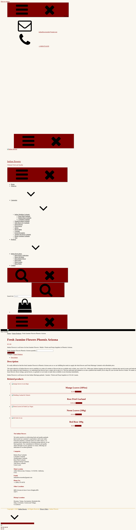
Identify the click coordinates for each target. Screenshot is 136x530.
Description (14, 357)
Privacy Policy (44, 509)
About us (13, 186)
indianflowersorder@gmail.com (48, 32)
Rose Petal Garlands (24, 216)
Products (13, 239)
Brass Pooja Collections (21, 255)
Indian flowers (14, 161)
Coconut (17, 231)
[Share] (3, 527)
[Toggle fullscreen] (5, 527)
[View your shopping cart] (25, 312)
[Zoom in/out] (7, 527)
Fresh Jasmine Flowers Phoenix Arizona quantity (21, 350)
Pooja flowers (19, 224)
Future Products (16, 333)
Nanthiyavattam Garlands (22, 221)
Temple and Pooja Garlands (23, 234)
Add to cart (11, 352)
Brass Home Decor (20, 259)
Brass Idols (18, 260)
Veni (16, 238)
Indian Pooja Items (16, 254)
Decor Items (18, 229)
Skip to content (5, 1)
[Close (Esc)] (1, 527)
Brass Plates (18, 264)
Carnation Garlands (24, 219)
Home (13, 184)
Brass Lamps (18, 262)
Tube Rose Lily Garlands (22, 223)
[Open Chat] (4, 525)
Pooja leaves (18, 226)
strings (16, 228)
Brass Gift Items (19, 257)
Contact (13, 265)
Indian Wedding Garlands (22, 214)
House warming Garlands (22, 236)
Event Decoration (20, 233)
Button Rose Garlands (24, 218)
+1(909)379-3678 (44, 46)
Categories (14, 200)
